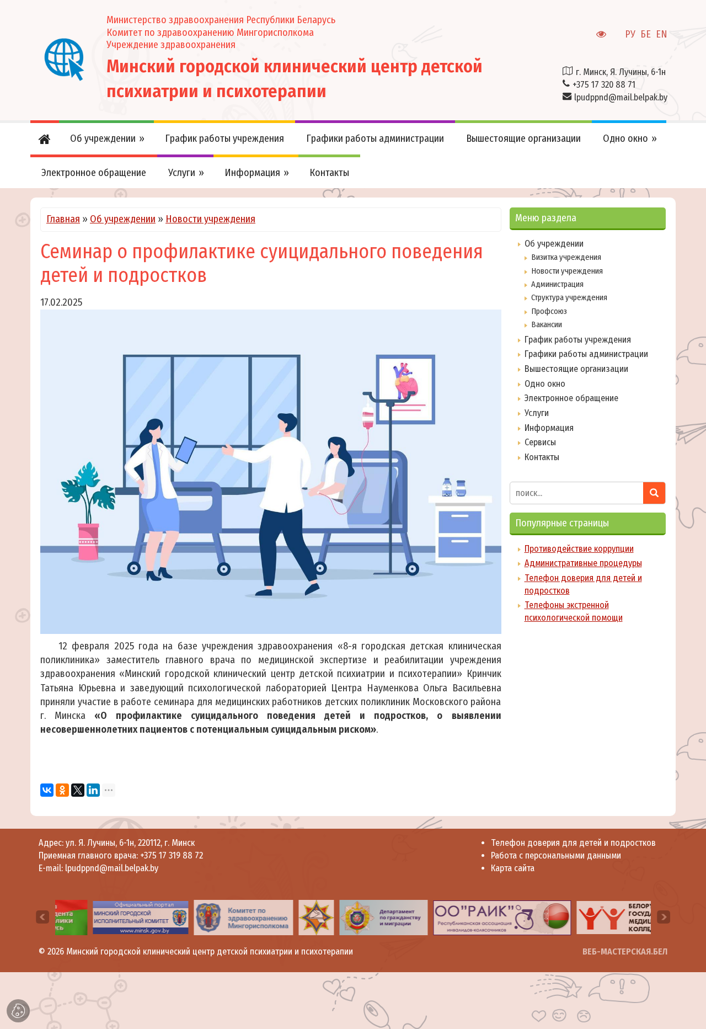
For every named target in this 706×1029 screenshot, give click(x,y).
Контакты (542, 457)
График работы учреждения (578, 339)
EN (661, 34)
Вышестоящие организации (576, 369)
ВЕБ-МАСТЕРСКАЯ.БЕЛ (624, 951)
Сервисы (540, 442)
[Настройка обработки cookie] (18, 1010)
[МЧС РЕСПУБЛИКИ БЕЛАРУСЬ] (296, 916)
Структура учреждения (569, 297)
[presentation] (42, 917)
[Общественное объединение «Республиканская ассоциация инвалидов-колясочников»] (482, 916)
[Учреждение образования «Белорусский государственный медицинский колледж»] (616, 916)
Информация (549, 428)
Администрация (557, 284)
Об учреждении (123, 219)
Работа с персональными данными (556, 855)
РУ (630, 34)
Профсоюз (549, 311)
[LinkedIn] (93, 790)
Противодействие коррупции (579, 548)
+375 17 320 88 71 (604, 84)
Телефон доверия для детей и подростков (573, 843)
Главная (63, 219)
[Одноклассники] (62, 790)
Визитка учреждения (566, 257)
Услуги (537, 413)
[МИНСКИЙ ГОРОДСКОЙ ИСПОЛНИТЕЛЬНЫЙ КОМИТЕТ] (120, 916)
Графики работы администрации (586, 354)
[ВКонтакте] (47, 790)
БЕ (645, 34)
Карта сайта (512, 868)
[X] (77, 790)
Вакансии (546, 324)
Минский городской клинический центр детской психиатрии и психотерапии (209, 951)
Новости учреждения (210, 219)
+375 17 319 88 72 (171, 855)
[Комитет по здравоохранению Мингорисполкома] (223, 916)
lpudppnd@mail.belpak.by (620, 97)
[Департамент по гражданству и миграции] (363, 916)
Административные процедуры (583, 563)
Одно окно (545, 383)
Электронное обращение (571, 398)
